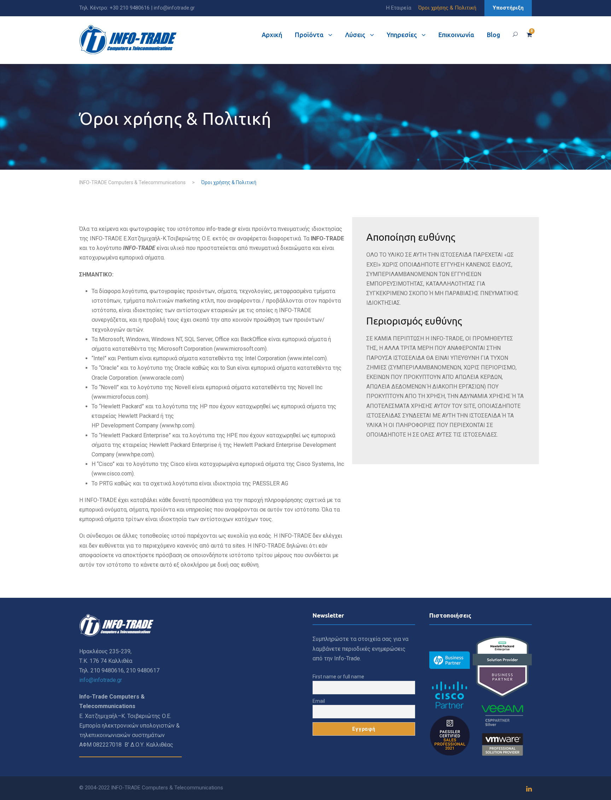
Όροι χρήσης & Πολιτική (447, 8)
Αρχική (272, 34)
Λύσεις (355, 34)
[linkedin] (529, 789)
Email (319, 701)
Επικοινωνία (456, 34)
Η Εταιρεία (398, 8)
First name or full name (338, 676)
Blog (493, 34)
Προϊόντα (309, 34)
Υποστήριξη (508, 8)
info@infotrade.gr (174, 8)
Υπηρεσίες (402, 34)
